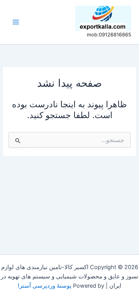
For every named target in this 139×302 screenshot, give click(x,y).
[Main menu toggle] (16, 22)
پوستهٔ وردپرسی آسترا (44, 285)
